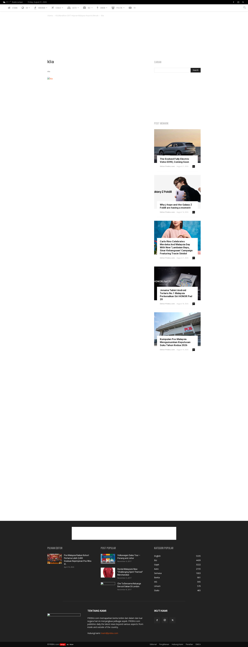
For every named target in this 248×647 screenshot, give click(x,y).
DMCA (198, 644)
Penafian (189, 644)
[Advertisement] (124, 39)
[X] (243, 2)
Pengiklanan (164, 644)
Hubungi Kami (177, 644)
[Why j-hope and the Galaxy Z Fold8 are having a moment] (177, 192)
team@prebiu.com (109, 633)
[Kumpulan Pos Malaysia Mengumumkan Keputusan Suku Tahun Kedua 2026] (177, 329)
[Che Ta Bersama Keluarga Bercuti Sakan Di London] (108, 587)
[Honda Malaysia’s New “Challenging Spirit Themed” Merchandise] (108, 573)
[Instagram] (238, 2)
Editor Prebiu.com (167, 166)
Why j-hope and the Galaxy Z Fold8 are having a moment (176, 206)
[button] (244, 8)
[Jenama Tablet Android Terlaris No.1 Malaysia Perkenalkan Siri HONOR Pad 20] (177, 283)
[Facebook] (233, 2)
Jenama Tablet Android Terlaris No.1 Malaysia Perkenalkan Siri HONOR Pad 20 (176, 295)
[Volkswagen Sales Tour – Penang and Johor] (108, 559)
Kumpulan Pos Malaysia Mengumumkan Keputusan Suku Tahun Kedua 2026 (175, 342)
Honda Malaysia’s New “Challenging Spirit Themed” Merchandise (130, 572)
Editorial (153, 644)
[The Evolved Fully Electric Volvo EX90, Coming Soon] (177, 146)
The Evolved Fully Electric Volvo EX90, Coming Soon (174, 160)
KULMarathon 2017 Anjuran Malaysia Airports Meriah (77, 15)
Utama (50, 15)
